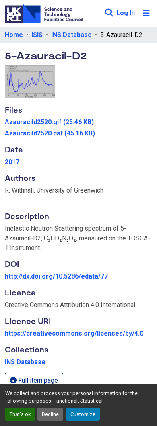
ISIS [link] (37, 35)
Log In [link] (125, 13)
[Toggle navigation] (146, 13)
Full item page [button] (37, 380)
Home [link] (14, 35)
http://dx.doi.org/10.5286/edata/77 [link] (56, 276)
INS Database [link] (71, 35)
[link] (78, 122)
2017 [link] (12, 162)
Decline (50, 414)
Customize (82, 414)
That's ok (20, 414)
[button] (109, 13)
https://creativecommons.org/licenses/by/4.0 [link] (74, 333)
